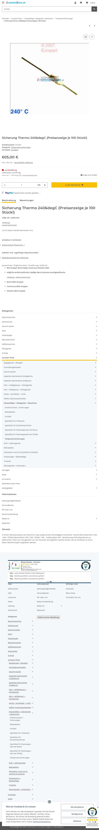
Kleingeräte (6, 348)
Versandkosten (8, 505)
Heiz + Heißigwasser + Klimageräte (18, 385)
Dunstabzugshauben (12, 367)
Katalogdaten (7, 488)
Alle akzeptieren (77, 807)
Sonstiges (6, 470)
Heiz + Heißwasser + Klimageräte (17, 389)
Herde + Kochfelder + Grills (15, 394)
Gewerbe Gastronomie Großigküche (18, 376)
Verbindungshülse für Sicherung (15, 258)
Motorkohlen (10, 412)
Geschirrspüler (8, 326)
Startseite (70, 589)
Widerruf (5, 518)
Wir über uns (7, 510)
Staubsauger (7, 335)
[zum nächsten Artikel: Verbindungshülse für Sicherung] (94, 25)
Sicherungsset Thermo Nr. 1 (13, 245)
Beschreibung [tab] (9, 200)
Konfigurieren (77, 814)
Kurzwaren (6, 479)
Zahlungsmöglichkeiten (11, 501)
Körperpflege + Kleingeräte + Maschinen (20, 403)
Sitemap (11, 606)
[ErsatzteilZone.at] (17, 2)
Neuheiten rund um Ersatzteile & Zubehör (21, 452)
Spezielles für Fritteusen (15, 421)
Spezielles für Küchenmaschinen (18, 425)
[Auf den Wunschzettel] (92, 36)
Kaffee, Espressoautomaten (15, 398)
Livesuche (12, 597)
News (10, 601)
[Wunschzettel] (81, 2)
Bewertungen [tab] (27, 200)
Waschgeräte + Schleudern (15, 466)
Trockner (7, 461)
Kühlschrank (7, 322)
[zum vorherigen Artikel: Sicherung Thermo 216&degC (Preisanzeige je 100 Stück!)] (89, 25)
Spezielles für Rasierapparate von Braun (21, 430)
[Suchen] (94, 9)
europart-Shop (8, 357)
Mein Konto (70, 593)
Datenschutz (13, 589)
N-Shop (5, 353)
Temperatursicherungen (21, 147)
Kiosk (4, 474)
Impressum (12, 610)
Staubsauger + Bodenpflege (15, 457)
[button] (75, 2)
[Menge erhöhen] (44, 185)
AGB (9, 593)
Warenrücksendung (10, 514)
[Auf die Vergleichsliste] (85, 36)
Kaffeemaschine (8, 344)
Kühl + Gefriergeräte (12, 443)
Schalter (8, 416)
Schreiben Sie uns (73, 597)
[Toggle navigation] (3, 1)
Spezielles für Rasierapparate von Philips (21, 434)
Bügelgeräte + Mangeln (13, 363)
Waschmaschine (8, 317)
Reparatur (6, 523)
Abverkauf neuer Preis (11, 483)
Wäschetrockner (8, 340)
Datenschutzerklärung (42, 822)
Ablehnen (77, 821)
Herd (4, 331)
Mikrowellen (9, 448)
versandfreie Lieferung (23, 162)
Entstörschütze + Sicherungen (17, 407)
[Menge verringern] (4, 185)
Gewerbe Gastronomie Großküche (17, 381)
